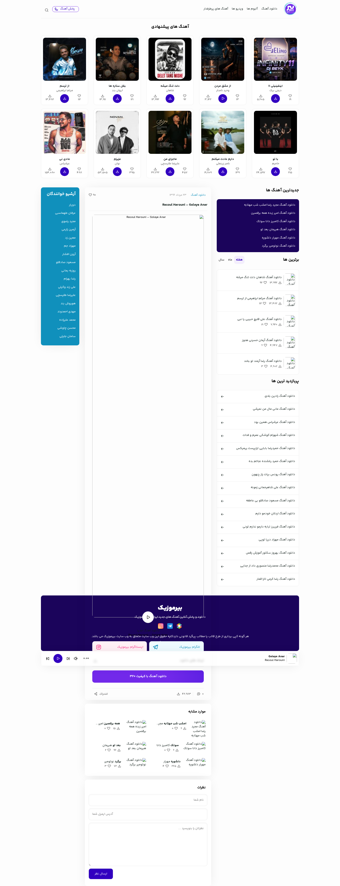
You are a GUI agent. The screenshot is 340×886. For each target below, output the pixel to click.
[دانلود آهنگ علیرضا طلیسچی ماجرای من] (170, 132)
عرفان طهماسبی (65, 213)
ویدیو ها (237, 8)
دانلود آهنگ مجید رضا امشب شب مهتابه (269, 205)
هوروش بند (68, 303)
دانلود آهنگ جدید (148, 630)
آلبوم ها (252, 8)
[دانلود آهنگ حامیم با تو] (275, 132)
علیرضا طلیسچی (66, 295)
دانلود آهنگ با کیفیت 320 (148, 676)
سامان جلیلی (67, 336)
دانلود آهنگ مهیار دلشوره (278, 237)
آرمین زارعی (69, 229)
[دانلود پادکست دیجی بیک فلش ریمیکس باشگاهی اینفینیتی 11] (275, 59)
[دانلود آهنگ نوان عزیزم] (117, 132)
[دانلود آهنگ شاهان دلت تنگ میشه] (170, 59)
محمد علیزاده (67, 320)
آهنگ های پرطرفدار (216, 8)
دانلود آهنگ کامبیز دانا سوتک (276, 221)
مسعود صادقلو (66, 262)
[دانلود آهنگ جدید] (290, 9)
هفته (239, 259)
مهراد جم (70, 246)
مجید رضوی (68, 221)
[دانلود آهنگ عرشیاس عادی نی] (64, 132)
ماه (230, 259)
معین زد (70, 238)
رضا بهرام (70, 279)
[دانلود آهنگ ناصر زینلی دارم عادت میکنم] (222, 132)
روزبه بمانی (68, 271)
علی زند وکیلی (67, 287)
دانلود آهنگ (269, 8)
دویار (72, 205)
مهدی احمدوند (66, 312)
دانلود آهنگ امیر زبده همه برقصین (273, 213)
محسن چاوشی (66, 328)
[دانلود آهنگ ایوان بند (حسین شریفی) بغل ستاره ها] (117, 59)
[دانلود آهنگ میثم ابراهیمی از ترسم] (64, 59)
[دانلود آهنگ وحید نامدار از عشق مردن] (222, 59)
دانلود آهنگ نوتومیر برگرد (278, 246)
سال (221, 259)
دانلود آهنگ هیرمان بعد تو (277, 229)
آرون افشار (69, 254)
